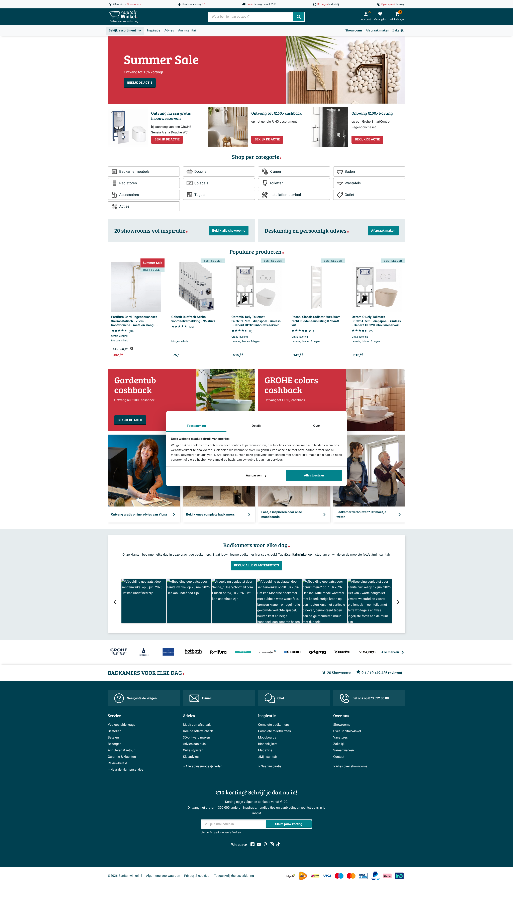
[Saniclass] (143, 652)
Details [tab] (257, 425)
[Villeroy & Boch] (168, 652)
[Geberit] (293, 652)
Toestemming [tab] (196, 425)
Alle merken (390, 652)
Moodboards (267, 737)
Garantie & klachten (122, 756)
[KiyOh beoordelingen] (291, 876)
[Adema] (317, 652)
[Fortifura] (218, 652)
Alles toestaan (314, 475)
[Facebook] (252, 844)
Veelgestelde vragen (142, 698)
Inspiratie (153, 30)
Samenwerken (343, 750)
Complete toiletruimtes (274, 731)
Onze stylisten (193, 750)
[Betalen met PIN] (363, 876)
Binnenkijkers (267, 744)
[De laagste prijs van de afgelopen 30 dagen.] (132, 348)
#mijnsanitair (187, 30)
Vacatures (340, 737)
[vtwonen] (367, 652)
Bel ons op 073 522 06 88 (370, 698)
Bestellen (114, 731)
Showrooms (354, 30)
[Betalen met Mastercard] (351, 876)
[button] (143, 601)
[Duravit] (342, 652)
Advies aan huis (194, 744)
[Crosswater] (268, 652)
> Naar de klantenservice (125, 769)
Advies (169, 30)
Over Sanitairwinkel (347, 731)
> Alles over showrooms (350, 766)
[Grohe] (118, 652)
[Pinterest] (265, 844)
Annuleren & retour (121, 750)
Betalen (113, 737)
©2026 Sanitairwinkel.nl (125, 875)
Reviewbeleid (117, 763)
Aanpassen (254, 475)
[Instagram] (271, 844)
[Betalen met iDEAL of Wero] (315, 876)
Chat (280, 698)
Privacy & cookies (197, 875)
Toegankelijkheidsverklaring (234, 875)
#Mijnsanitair (267, 756)
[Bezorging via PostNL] (303, 876)
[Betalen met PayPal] (375, 876)
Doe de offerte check (198, 731)
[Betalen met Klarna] (387, 876)
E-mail (206, 698)
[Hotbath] (193, 652)
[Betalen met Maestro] (339, 876)
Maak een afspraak (197, 724)
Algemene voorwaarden (163, 875)
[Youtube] (258, 844)
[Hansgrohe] (243, 652)
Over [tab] (316, 425)
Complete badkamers (273, 724)
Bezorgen (114, 744)
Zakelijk (398, 30)
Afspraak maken (377, 30)
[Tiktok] (278, 844)
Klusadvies (191, 756)
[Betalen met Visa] (327, 876)
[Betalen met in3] (399, 876)
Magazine (265, 750)
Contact (338, 756)
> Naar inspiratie (270, 766)
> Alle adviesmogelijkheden (202, 766)
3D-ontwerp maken (196, 737)
